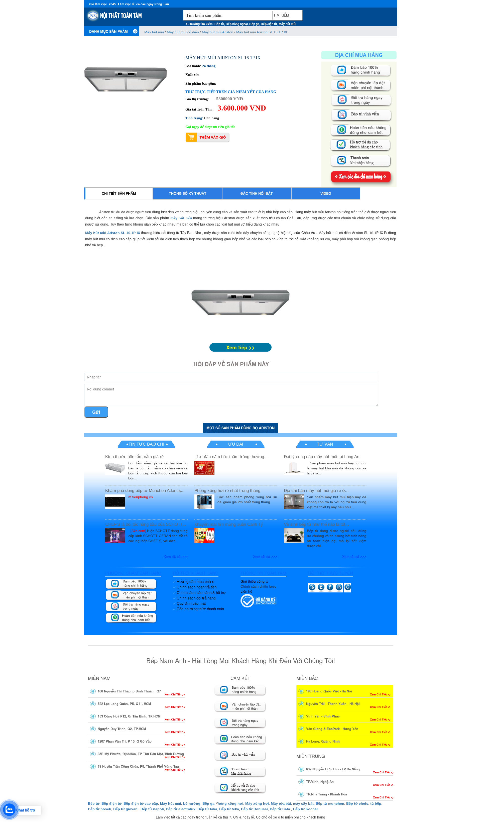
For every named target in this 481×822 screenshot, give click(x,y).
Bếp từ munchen (330, 803)
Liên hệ (246, 591)
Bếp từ (219, 24)
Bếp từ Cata (280, 809)
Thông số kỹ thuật (187, 193)
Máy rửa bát (281, 803)
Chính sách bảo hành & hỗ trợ (201, 592)
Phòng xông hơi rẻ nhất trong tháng (227, 490)
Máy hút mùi (287, 24)
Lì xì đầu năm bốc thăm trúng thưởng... (231, 456)
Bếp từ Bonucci (254, 809)
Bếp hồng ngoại (237, 24)
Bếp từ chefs (357, 803)
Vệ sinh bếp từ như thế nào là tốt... (316, 524)
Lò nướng (191, 803)
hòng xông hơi (230, 803)
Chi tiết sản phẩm (119, 193)
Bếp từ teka (229, 809)
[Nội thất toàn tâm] (132, 18)
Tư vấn (325, 444)
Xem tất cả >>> (176, 557)
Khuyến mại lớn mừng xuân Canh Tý (228, 524)
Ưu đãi (235, 444)
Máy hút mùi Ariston (218, 32)
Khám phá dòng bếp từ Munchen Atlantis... (145, 490)
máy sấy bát (303, 803)
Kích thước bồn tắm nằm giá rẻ (134, 456)
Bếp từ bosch (99, 809)
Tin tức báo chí (146, 444)
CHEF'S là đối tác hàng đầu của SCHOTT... (145, 524)
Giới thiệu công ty (254, 581)
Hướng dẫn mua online (195, 581)
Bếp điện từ (269, 24)
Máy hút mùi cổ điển (183, 32)
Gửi (96, 412)
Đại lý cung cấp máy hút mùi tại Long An (321, 456)
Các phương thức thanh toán (200, 609)
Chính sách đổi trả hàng (196, 598)
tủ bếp (375, 803)
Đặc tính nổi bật (257, 193)
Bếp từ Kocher (305, 809)
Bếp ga (254, 24)
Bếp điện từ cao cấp (141, 803)
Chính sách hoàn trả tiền (196, 587)
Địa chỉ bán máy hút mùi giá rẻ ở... (316, 490)
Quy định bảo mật (191, 603)
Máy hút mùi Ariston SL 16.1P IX (261, 32)
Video (325, 193)
